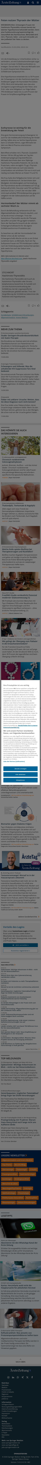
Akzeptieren (20, 780)
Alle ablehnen (20, 774)
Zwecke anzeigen (20, 769)
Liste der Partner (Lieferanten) (14, 761)
